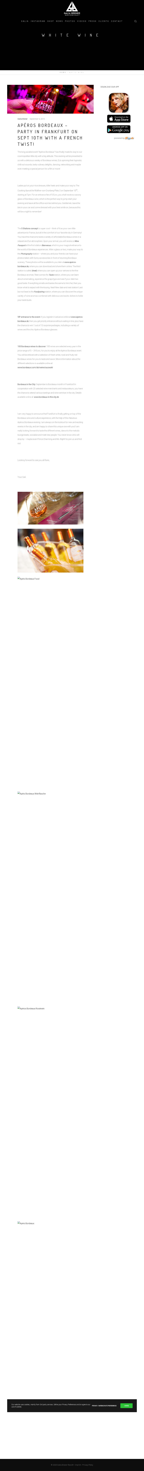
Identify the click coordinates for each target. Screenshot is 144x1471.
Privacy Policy (87, 1465)
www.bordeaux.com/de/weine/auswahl (35, 367)
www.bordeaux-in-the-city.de (46, 397)
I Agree (126, 1406)
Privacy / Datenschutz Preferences (104, 1406)
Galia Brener (23, 119)
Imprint (78, 1465)
